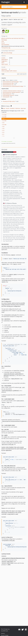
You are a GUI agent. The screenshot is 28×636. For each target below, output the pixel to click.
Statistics (3, 633)
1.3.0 (3, 128)
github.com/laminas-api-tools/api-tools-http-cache (14, 38)
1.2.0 (3, 136)
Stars (2, 62)
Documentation (5, 44)
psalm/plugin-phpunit (8, 95)
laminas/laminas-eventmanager (11, 81)
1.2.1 (3, 134)
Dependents (4, 59)
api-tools (23, 108)
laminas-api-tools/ (9, 12)
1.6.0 (3, 118)
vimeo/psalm (6, 97)
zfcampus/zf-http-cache (9, 101)
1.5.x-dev (4, 120)
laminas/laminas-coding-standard (11, 92)
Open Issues (4, 64)
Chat (2, 41)
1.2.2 (3, 132)
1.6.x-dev (4, 116)
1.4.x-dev (4, 124)
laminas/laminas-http (8, 83)
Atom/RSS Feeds (4, 630)
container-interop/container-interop (12, 91)
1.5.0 (3, 122)
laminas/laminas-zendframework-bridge (13, 86)
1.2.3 (3, 130)
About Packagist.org (5, 629)
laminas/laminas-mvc (8, 84)
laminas (18, 108)
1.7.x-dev (4, 115)
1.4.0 (3, 126)
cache (7, 108)
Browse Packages (4, 635)
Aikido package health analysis (9, 71)
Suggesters (4, 61)
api (4, 108)
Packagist (5, 2)
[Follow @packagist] (23, 629)
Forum (3, 43)
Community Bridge (7, 52)
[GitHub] (26, 629)
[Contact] (19, 629)
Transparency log (5, 47)
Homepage (4, 40)
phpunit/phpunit (7, 94)
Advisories (4, 69)
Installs (3, 58)
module (13, 108)
